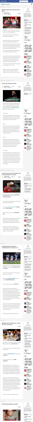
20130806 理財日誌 (27, 40)
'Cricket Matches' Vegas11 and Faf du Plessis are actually (27, 31)
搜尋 (27, 1)
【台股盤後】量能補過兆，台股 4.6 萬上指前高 (28, 48)
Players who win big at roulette (28, 23)
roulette (12, 80)
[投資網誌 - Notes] (4, 1)
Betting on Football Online (27, 25)
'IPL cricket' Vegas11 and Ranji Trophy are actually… (27, 28)
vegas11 (12, 170)
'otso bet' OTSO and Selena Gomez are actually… (27, 33)
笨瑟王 (25, 42)
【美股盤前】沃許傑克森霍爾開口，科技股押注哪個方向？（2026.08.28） (28, 51)
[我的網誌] (31, 1)
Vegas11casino (8, 80)
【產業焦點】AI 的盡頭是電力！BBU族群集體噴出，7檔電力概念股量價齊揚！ (28, 46)
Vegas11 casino (2, 80)
